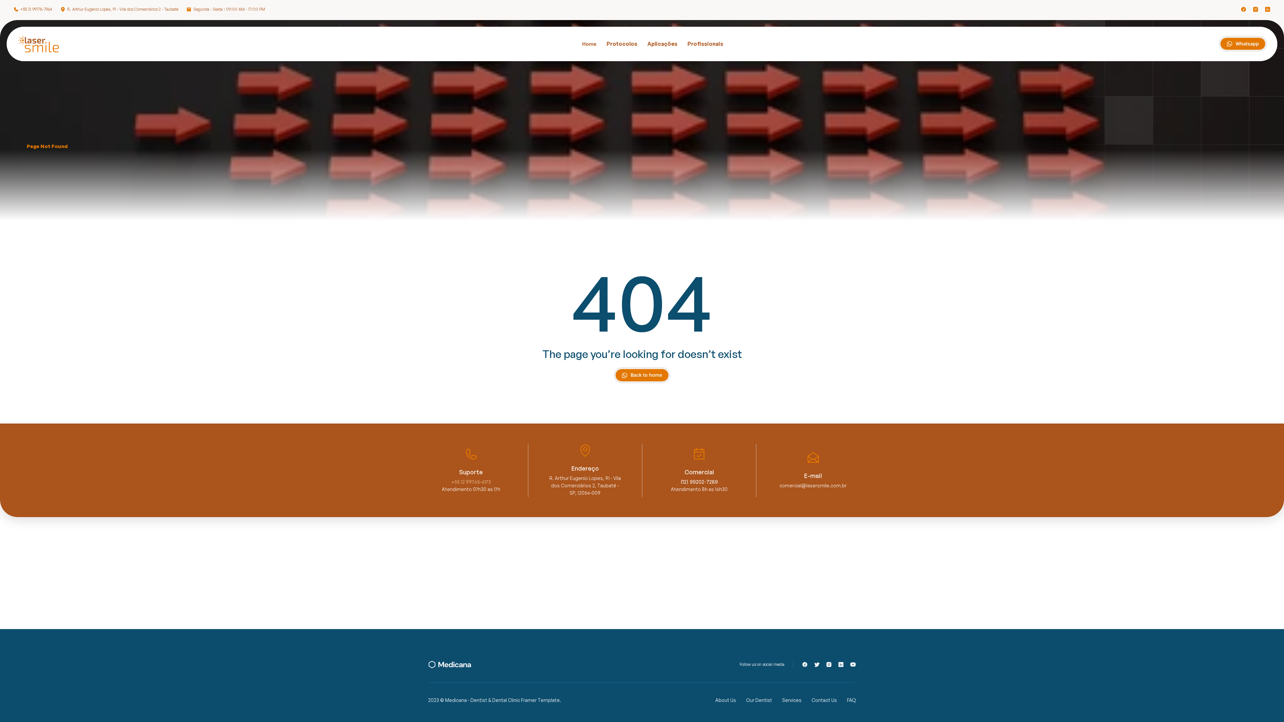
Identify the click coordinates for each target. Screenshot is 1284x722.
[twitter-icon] (817, 664)
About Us (725, 700)
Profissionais (705, 43)
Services (791, 700)
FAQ (851, 700)
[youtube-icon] (853, 664)
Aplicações (662, 43)
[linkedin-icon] (1268, 9)
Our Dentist (759, 700)
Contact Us (824, 700)
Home (589, 43)
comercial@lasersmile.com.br (813, 485)
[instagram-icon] (1256, 9)
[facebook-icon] (1244, 9)
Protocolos (622, 43)
